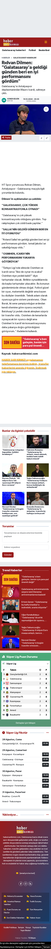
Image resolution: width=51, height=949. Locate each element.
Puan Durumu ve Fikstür (12, 911)
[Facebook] (21, 884)
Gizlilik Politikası (10, 928)
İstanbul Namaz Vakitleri (12, 903)
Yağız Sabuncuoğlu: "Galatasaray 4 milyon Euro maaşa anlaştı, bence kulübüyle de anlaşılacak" (37, 482)
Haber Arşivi (35, 918)
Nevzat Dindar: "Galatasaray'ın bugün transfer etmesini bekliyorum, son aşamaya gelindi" (13, 511)
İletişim (21, 928)
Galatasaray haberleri (14, 50)
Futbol (32, 50)
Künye (28, 928)
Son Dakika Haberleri (15, 918)
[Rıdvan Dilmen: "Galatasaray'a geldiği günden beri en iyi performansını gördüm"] (25, 119)
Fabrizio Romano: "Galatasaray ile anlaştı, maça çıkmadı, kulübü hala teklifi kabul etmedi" (37, 454)
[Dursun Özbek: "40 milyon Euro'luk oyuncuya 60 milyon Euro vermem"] (13, 470)
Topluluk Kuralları (39, 928)
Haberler (6, 58)
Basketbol (44, 50)
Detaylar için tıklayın (25, 723)
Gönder (8, 555)
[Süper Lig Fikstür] (47, 733)
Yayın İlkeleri (25, 930)
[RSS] (30, 884)
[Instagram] (25, 884)
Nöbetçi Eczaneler (15, 896)
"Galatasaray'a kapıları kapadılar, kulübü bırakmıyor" (13, 452)
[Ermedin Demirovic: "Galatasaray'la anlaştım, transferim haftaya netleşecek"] (38, 498)
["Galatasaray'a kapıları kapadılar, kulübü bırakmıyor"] (13, 441)
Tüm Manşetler (36, 910)
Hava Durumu (35, 896)
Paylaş (7, 138)
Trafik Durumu (35, 902)
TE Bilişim (32, 938)
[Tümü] (47, 815)
